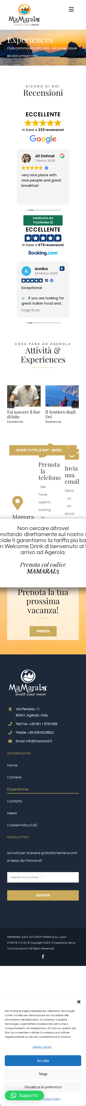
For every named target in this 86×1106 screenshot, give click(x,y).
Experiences (18, 417)
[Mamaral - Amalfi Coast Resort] (24, 5)
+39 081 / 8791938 (43, 724)
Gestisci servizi (41, 1047)
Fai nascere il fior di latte (64, 414)
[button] (78, 1001)
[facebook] (43, 956)
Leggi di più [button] (31, 310)
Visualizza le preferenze (43, 1087)
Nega (43, 1074)
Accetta (43, 1061)
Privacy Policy (52, 1098)
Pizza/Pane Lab (24, 412)
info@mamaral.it (39, 741)
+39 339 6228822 (40, 732)
